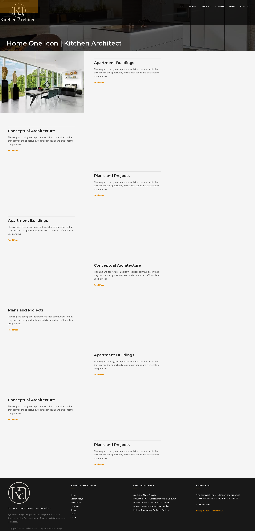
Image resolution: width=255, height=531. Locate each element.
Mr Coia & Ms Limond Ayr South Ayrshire (151, 510)
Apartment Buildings (114, 63)
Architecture (76, 502)
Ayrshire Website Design (51, 528)
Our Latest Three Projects (144, 495)
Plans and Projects (112, 176)
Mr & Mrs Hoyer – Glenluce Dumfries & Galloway (154, 498)
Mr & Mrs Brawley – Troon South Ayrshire (151, 506)
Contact (245, 6)
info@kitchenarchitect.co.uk (210, 510)
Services (206, 6)
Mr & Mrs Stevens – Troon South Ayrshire (151, 502)
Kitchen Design (77, 498)
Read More (99, 82)
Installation (75, 506)
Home (192, 6)
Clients (219, 6)
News (232, 6)
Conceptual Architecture (31, 131)
